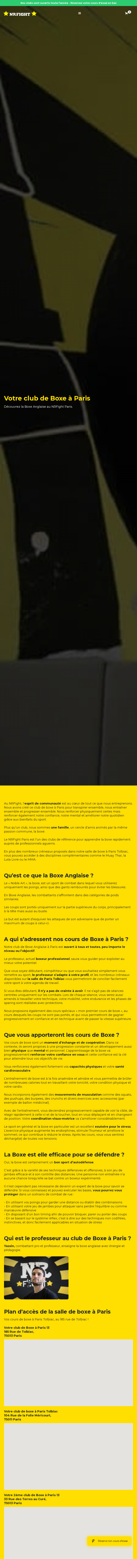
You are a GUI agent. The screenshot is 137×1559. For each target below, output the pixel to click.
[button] (80, 13)
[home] (20, 13)
